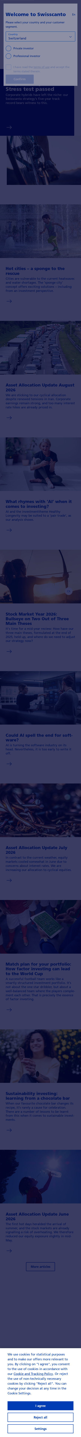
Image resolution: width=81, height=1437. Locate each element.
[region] (40, 1392)
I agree (40, 1406)
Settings (40, 1429)
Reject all (40, 1417)
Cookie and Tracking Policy (33, 1374)
